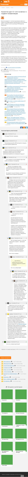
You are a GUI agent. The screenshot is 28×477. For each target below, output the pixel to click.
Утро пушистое (5, 413)
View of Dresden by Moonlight (19, 452)
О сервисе (8, 474)
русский (3, 70)
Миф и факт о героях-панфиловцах (15, 101)
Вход (26, 1)
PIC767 (6, 147)
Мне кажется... (7, 361)
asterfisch (11, 314)
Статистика (12, 474)
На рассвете (4, 400)
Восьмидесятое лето (20, 439)
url (15, 133)
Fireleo (10, 177)
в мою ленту (22, 4)
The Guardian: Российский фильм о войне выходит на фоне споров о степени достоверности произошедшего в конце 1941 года (15, 96)
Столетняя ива (5, 426)
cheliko (6, 133)
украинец (7, 70)
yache (7, 69)
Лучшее (3, 7)
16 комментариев (5, 71)
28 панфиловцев (15, 70)
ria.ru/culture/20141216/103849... (14, 67)
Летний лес (18, 400)
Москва (24, 70)
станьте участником (11, 349)
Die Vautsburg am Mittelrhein (5, 452)
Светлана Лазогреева (20, 413)
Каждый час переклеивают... (11, 373)
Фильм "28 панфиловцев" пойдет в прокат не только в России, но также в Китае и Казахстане (15, 119)
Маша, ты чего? (7, 369)
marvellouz (8, 341)
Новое (12, 7)
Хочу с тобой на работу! (9, 379)
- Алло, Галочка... (8, 371)
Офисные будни (8, 363)
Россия (21, 70)
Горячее (7, 7)
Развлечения (5, 4)
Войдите (3, 349)
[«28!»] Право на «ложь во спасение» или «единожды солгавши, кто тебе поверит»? (15, 105)
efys (7, 157)
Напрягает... (6, 377)
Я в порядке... (7, 381)
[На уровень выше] (3, 157)
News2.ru (3, 474)
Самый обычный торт (9, 365)
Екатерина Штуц (5, 439)
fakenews (6, 140)
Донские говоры (22, 324)
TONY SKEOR (4, 465)
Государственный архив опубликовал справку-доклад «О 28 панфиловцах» (16, 122)
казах (11, 70)
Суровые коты (7, 367)
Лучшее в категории (14, 387)
